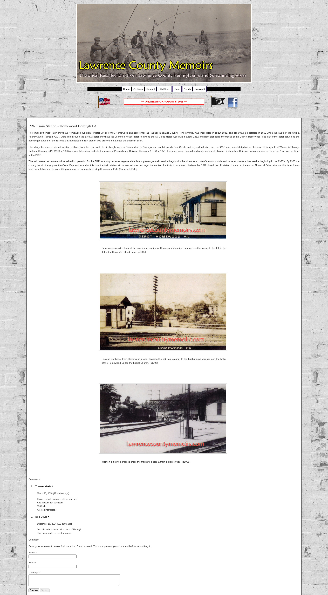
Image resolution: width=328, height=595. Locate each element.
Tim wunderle (43, 486)
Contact (150, 89)
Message (34, 572)
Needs (187, 89)
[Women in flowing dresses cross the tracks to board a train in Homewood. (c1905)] (164, 419)
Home (126, 89)
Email (32, 562)
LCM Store (164, 89)
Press (177, 89)
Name (33, 552)
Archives (138, 89)
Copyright (200, 89)
